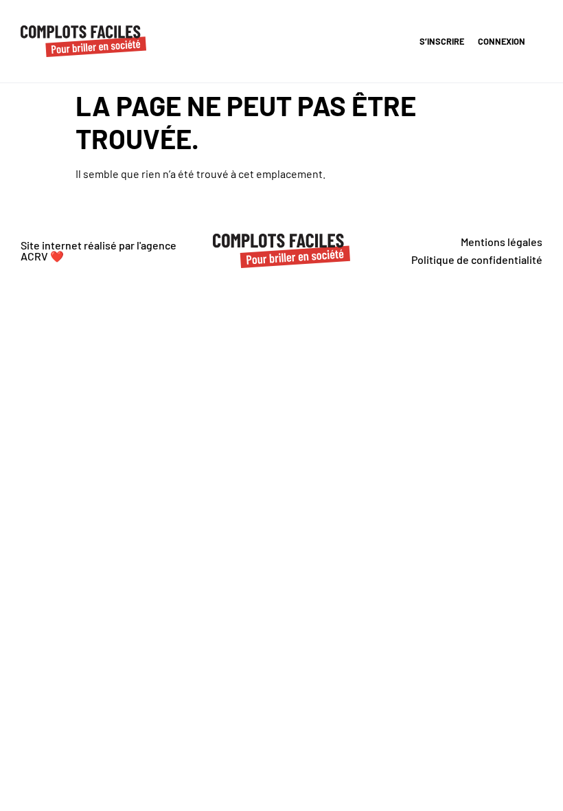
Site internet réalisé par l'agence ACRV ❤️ (98, 250)
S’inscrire (442, 41)
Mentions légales (501, 241)
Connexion (501, 41)
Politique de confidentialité (476, 259)
